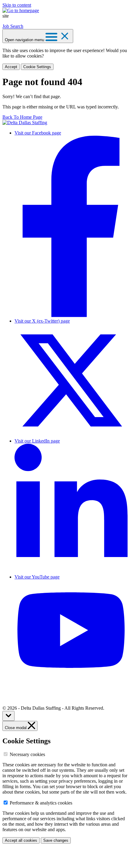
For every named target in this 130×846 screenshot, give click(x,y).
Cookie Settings (37, 67)
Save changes (55, 840)
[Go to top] (8, 716)
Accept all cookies (21, 840)
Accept (11, 67)
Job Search (12, 26)
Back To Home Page (22, 117)
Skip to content (16, 5)
